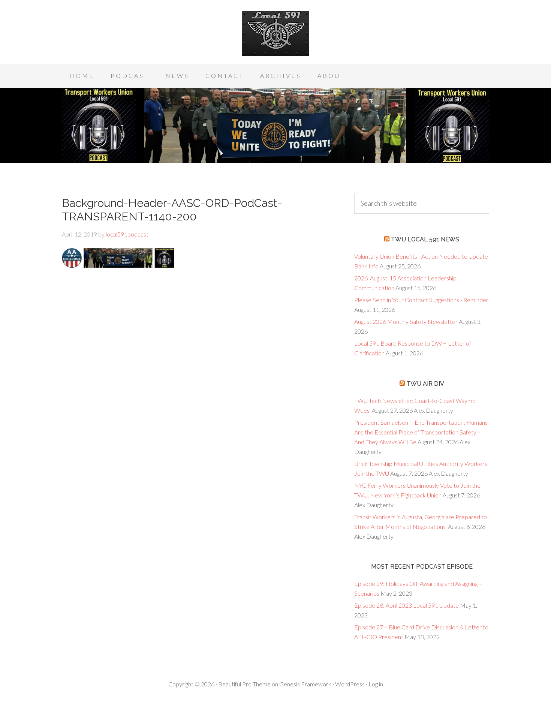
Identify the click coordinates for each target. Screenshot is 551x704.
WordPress (350, 684)
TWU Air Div (425, 383)
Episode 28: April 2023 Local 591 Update (406, 605)
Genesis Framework (305, 684)
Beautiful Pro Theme (244, 684)
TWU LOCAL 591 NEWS (425, 239)
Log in (375, 684)
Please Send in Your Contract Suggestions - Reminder (421, 299)
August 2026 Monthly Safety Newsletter (406, 321)
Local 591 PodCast (275, 33)
